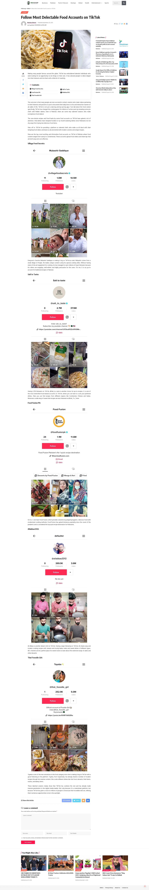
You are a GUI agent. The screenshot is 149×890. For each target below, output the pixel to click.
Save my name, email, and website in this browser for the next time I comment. (43, 837)
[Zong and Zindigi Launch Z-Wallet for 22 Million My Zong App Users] (123, 82)
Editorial (106, 870)
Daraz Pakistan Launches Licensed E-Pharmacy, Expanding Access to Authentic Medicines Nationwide (106, 54)
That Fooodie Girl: (37, 95)
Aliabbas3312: (66, 92)
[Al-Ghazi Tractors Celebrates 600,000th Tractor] (61, 863)
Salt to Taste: (66, 89)
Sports (107, 3)
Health (87, 3)
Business (45, 3)
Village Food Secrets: (37, 88)
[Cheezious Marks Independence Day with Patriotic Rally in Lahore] (123, 90)
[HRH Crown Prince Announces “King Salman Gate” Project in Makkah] (115, 863)
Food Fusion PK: (36, 92)
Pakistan (53, 3)
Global (80, 3)
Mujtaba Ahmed (31, 22)
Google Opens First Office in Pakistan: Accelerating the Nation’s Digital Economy (106, 71)
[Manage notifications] (145, 886)
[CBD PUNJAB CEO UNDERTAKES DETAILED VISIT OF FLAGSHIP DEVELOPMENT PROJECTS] (33, 863)
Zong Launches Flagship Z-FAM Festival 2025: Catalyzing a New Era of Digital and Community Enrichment (87, 875)
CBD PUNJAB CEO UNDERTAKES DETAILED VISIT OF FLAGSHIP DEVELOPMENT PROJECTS (30, 875)
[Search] (124, 3)
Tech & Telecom (63, 3)
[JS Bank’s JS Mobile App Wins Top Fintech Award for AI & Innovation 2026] (123, 64)
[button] (96, 3)
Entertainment (96, 3)
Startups (73, 3)
